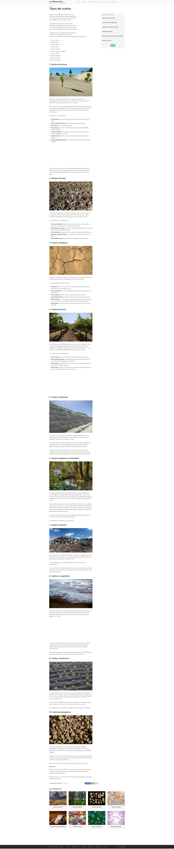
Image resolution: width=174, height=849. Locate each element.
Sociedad (84, 2)
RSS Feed (106, 846)
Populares (61, 846)
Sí (64, 783)
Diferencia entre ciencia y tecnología (112, 36)
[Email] (95, 783)
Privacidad (83, 846)
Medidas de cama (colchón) (110, 27)
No (67, 783)
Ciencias (78, 2)
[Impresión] (98, 783)
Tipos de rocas (84, 763)
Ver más (113, 45)
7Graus (123, 846)
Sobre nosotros (91, 846)
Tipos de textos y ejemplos (109, 22)
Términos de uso (75, 846)
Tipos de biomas (70, 520)
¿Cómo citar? (99, 846)
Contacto (68, 846)
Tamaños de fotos (107, 31)
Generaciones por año (108, 18)
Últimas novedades (53, 846)
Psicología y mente (104, 2)
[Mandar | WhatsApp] (93, 783)
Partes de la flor (106, 40)
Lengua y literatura (93, 2)
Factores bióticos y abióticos (73, 763)
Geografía (113, 2)
